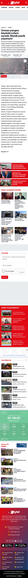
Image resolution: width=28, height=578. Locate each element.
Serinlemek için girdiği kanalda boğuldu (20, 390)
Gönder (4, 277)
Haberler (3, 27)
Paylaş (4, 76)
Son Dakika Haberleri (6, 567)
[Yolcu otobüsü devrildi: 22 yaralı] (21, 214)
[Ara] (26, 2)
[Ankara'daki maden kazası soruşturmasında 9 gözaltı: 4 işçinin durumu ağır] (7, 214)
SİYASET (11, 7)
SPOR (23, 7)
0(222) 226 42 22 (15, 531)
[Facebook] (7, 541)
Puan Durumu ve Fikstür (7, 563)
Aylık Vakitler (5, 439)
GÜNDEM (4, 7)
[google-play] (20, 546)
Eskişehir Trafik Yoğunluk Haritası (19, 558)
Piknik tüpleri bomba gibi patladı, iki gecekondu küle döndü (19, 406)
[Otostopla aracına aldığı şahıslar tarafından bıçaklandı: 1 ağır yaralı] (21, 230)
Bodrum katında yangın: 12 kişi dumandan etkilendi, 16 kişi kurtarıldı (19, 398)
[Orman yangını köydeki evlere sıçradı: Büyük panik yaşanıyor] (14, 66)
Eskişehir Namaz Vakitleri (7, 558)
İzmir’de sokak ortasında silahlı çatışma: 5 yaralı (5, 202)
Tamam (19, 576)
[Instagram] (12, 541)
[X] (10, 541)
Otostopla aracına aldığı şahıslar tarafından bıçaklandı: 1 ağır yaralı (20, 238)
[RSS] (21, 541)
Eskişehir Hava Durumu (19, 553)
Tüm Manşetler (20, 562)
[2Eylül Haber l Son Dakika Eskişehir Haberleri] (14, 3)
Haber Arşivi (20, 567)
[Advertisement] (14, 294)
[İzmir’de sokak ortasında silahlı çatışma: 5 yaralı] (7, 196)
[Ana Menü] (1, 2)
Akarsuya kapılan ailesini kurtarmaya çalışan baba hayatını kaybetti (19, 375)
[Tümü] (26, 360)
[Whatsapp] (18, 541)
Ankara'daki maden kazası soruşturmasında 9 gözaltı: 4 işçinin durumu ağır (6, 222)
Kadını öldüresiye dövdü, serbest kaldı (20, 383)
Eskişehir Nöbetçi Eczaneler (7, 553)
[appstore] (7, 546)
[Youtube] (15, 541)
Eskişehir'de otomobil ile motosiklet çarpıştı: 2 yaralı (19, 368)
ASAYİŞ (17, 7)
